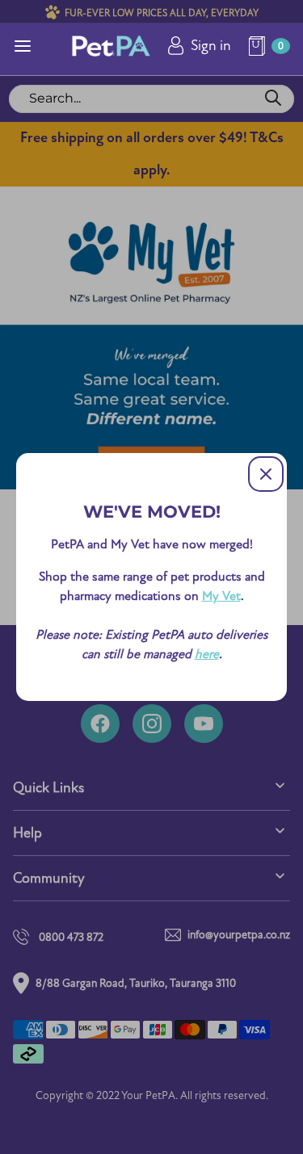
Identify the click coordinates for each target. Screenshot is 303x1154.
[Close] (266, 474)
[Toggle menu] (22, 46)
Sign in (211, 45)
